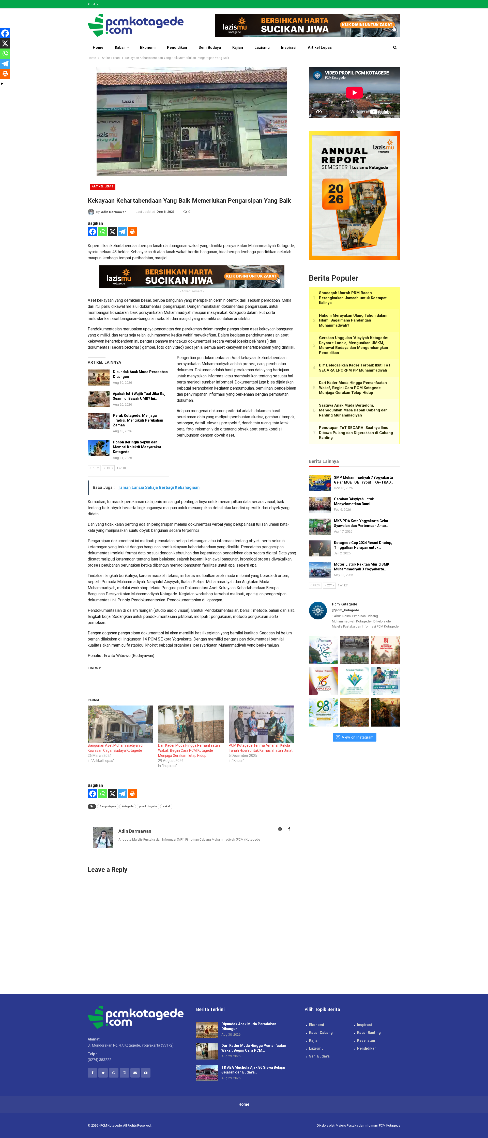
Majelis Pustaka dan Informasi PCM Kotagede (368, 1125)
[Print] (132, 231)
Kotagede (127, 806)
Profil (91, 4)
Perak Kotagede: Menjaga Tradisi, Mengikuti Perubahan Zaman (138, 420)
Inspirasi (288, 47)
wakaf (166, 806)
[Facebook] (92, 231)
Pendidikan (177, 47)
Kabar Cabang (321, 1033)
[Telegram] (122, 231)
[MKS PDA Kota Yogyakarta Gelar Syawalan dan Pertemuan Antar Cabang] (320, 527)
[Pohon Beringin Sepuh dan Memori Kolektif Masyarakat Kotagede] (99, 448)
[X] (112, 231)
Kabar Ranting (369, 1033)
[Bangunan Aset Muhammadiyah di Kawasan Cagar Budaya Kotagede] (120, 724)
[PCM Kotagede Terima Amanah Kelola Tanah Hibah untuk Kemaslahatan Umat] (261, 724)
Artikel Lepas (320, 47)
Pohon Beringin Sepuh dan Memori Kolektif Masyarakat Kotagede (137, 447)
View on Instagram (357, 737)
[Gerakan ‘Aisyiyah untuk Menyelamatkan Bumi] (320, 505)
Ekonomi (148, 47)
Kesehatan (366, 1040)
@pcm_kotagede (345, 610)
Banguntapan (108, 806)
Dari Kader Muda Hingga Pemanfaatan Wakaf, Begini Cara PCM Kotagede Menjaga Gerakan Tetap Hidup (189, 750)
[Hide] (2, 84)
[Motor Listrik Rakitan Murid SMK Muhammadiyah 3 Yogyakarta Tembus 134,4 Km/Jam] (320, 570)
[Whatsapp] (102, 231)
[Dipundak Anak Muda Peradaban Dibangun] (99, 378)
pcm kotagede (148, 806)
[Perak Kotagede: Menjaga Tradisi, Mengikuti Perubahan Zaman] (99, 421)
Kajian (237, 47)
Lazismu (262, 47)
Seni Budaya (210, 47)
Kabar (120, 47)
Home (98, 47)
